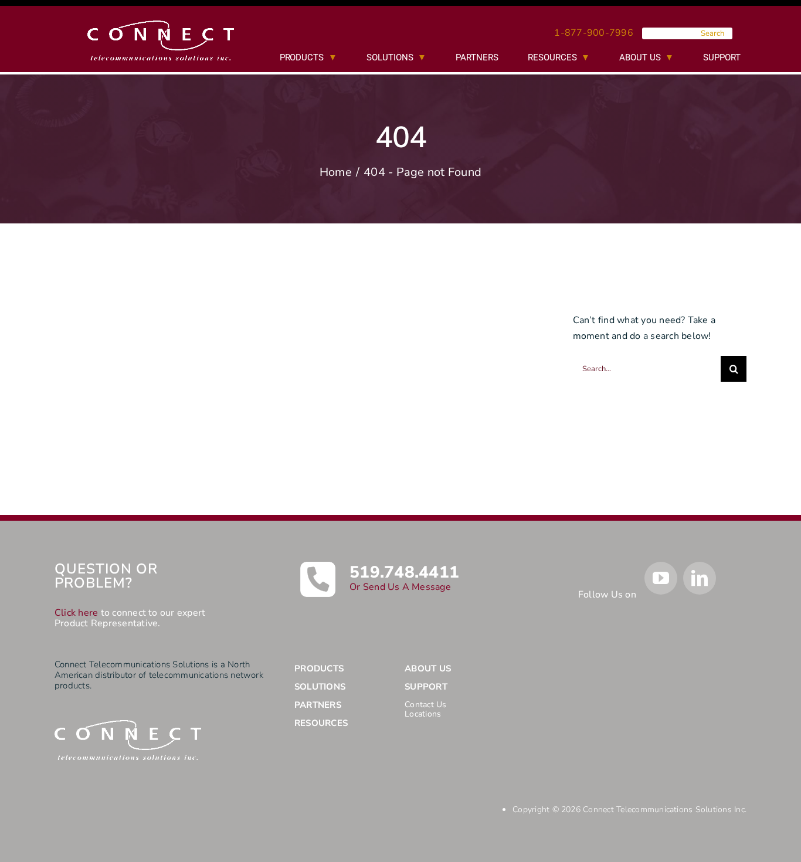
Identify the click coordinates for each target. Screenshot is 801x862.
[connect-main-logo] (160, 25)
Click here (76, 612)
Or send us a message (400, 587)
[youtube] (660, 578)
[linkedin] (699, 578)
